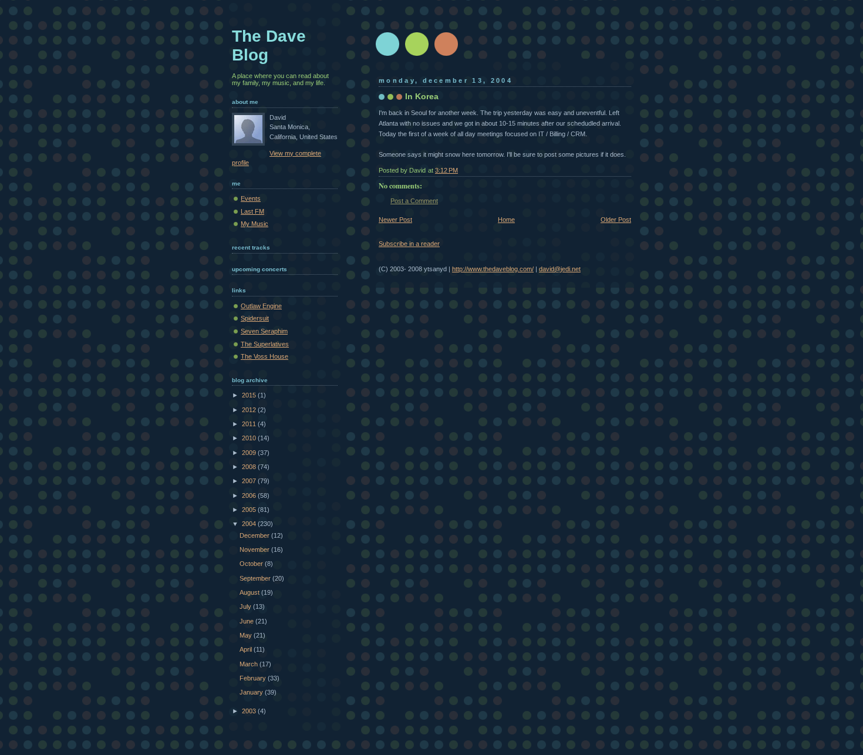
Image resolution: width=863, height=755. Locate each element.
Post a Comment (414, 200)
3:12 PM (446, 170)
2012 (250, 409)
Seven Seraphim (264, 331)
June (247, 621)
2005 (250, 509)
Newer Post (395, 219)
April (247, 649)
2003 (250, 710)
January (252, 692)
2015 (250, 395)
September (256, 578)
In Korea (422, 96)
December (255, 535)
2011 (250, 423)
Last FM (252, 211)
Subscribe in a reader (409, 243)
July (246, 606)
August (250, 592)
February (254, 678)
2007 (250, 480)
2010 (250, 437)
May (247, 635)
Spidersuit (255, 318)
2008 (250, 466)
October (252, 563)
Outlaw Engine (261, 305)
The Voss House (264, 356)
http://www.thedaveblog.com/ (493, 268)
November (255, 549)
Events (251, 198)
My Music (254, 223)
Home (506, 219)
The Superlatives (265, 344)
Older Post (616, 219)
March (249, 664)
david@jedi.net (560, 268)
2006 (250, 495)
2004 (250, 523)
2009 (250, 452)
